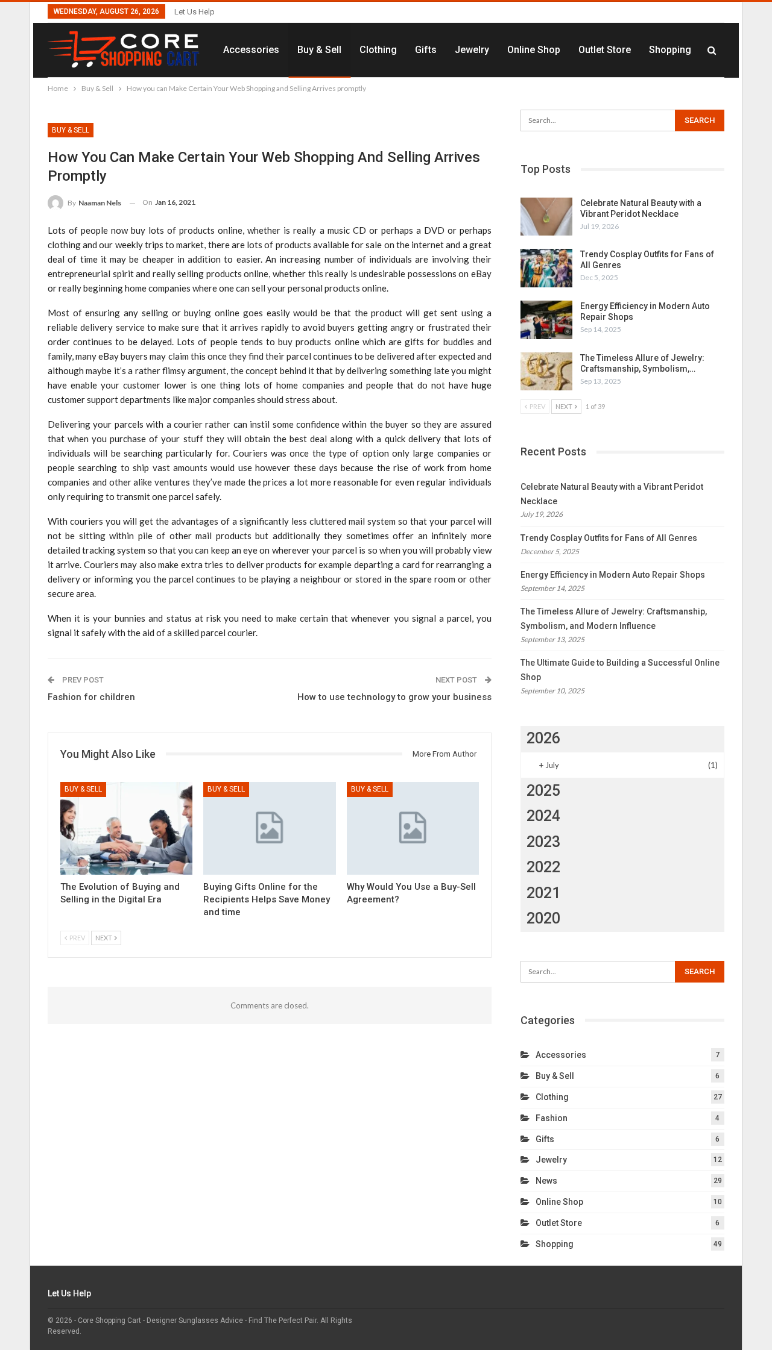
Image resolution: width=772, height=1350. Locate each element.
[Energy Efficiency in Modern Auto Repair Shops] (546, 320)
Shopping (670, 49)
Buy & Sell (319, 49)
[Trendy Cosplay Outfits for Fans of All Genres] (546, 268)
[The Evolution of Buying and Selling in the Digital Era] (126, 828)
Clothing (378, 49)
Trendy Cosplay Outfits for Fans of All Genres (608, 538)
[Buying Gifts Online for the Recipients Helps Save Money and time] (269, 828)
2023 (543, 842)
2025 (543, 790)
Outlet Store (604, 49)
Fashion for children (91, 697)
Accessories (251, 49)
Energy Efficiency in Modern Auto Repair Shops (612, 575)
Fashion (552, 1118)
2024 (543, 816)
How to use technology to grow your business (394, 697)
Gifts (426, 49)
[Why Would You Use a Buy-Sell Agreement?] (413, 828)
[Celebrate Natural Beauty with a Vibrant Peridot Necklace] (546, 217)
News (546, 1181)
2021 (543, 893)
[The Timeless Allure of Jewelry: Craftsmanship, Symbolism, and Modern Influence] (546, 371)
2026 (543, 738)
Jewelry (472, 49)
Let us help (194, 11)
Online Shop (533, 49)
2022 (543, 867)
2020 (543, 918)
